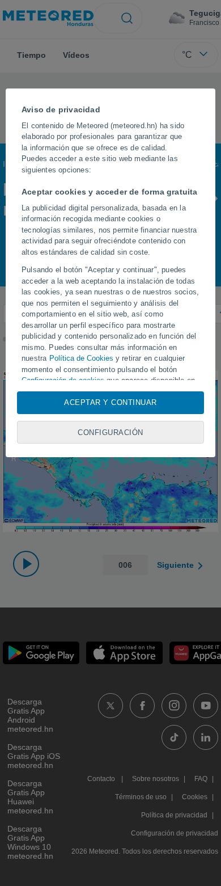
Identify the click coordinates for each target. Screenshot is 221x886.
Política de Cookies (81, 358)
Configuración (110, 432)
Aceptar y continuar (110, 402)
